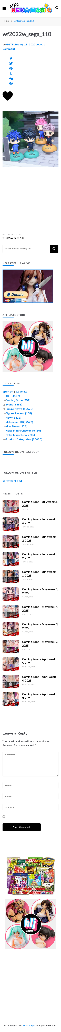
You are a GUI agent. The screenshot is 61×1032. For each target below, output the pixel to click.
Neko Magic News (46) (20, 435)
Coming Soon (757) (18, 400)
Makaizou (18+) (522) (19, 422)
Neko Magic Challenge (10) (23, 431)
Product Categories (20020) (24, 439)
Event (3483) (14, 404)
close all (21, 392)
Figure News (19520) (19, 409)
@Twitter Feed (12, 481)
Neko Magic (29, 1025)
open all (8, 392)
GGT (9, 44)
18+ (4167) (13, 396)
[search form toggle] (56, 8)
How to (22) (13, 418)
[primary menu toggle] (4, 8)
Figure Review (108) (19, 413)
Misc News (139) (16, 426)
